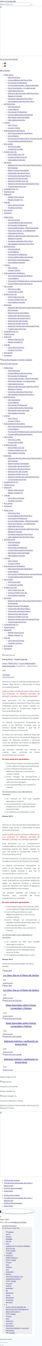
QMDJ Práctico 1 (12, 1258)
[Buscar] (32, 4)
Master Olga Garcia (16, 197)
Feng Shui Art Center (9, 59)
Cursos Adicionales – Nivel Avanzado (23, 85)
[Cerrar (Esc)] (6, 1342)
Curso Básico (13, 109)
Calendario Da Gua (16, 91)
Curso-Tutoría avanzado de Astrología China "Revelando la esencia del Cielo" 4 (17, 1309)
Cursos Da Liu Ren (15, 149)
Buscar (3, 4)
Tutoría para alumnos (17, 186)
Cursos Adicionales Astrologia (20, 115)
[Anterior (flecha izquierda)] (1, 1345)
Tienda (7, 202)
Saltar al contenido (8, 1)
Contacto (8, 213)
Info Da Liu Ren (14, 147)
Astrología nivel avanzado (18, 117)
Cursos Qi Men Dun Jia (17, 157)
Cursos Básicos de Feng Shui (20, 80)
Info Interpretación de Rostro (20, 133)
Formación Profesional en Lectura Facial (25, 139)
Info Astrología (14, 107)
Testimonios (9, 192)
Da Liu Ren (8, 144)
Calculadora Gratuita (16, 120)
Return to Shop (20, 1222)
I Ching (7, 123)
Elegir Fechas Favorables (18, 170)
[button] (6, 675)
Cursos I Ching (14, 128)
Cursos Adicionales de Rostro (20, 141)
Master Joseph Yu (15, 200)
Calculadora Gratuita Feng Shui (21, 101)
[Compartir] (4, 1342)
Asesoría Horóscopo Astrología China (23, 184)
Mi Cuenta (8, 210)
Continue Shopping (9, 1226)
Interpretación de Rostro (14, 131)
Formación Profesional (17, 83)
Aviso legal (8, 1191)
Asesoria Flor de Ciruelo (18, 178)
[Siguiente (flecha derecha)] (3, 1345)
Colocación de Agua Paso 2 (19, 176)
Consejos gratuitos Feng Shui (20, 99)
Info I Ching (12, 125)
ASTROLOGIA (9, 104)
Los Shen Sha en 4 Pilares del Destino (21, 975)
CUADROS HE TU (11, 189)
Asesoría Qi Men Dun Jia (18, 181)
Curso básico (13, 136)
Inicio (4, 663)
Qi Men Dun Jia (10, 152)
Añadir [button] (13, 1251)
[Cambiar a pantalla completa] (3, 1342)
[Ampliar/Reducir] (1, 1342)
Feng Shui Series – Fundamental (21, 88)
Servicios (7, 162)
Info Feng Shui (14, 77)
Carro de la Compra (16, 205)
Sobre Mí (7, 194)
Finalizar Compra (15, 208)
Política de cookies (12, 1180)
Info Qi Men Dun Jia (16, 154)
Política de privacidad (13, 1188)
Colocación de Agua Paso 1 (19, 173)
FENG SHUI (8, 75)
